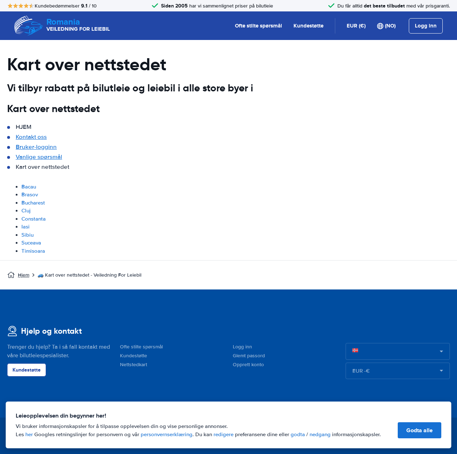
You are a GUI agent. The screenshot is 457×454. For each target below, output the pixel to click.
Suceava (31, 242)
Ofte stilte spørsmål (258, 26)
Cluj (26, 210)
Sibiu (27, 235)
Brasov (29, 194)
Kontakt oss (31, 137)
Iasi (25, 226)
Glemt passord (249, 356)
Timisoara (33, 251)
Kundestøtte (308, 26)
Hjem (23, 275)
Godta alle (419, 430)
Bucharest (33, 203)
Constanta (33, 219)
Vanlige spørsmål (39, 157)
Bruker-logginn (36, 147)
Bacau (28, 186)
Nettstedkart (133, 365)
